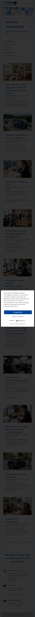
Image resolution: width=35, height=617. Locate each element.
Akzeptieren (18, 312)
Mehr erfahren (18, 316)
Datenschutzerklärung (20, 323)
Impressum (12, 323)
